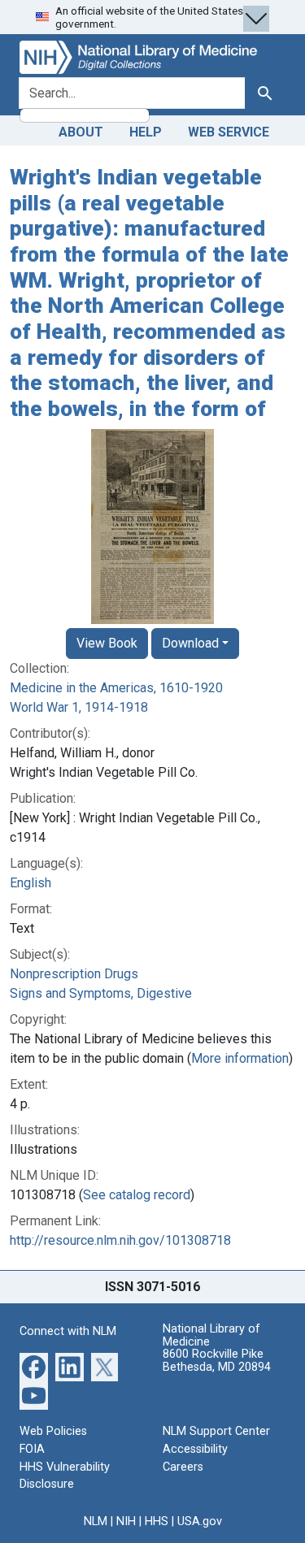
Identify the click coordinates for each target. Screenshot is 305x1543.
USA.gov (199, 1521)
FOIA (32, 1449)
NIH (126, 1521)
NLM (95, 1521)
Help (145, 132)
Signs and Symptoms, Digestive (101, 993)
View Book (106, 643)
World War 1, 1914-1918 (79, 707)
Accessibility (195, 1449)
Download (190, 643)
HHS (156, 1521)
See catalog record (136, 1195)
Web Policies (53, 1431)
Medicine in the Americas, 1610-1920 (116, 688)
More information (240, 1058)
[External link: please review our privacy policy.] (34, 1366)
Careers (183, 1467)
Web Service (228, 132)
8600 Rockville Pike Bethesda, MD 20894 (217, 1360)
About (81, 132)
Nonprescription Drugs (74, 974)
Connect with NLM (68, 1331)
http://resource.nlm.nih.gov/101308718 (120, 1240)
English (30, 883)
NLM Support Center (216, 1431)
